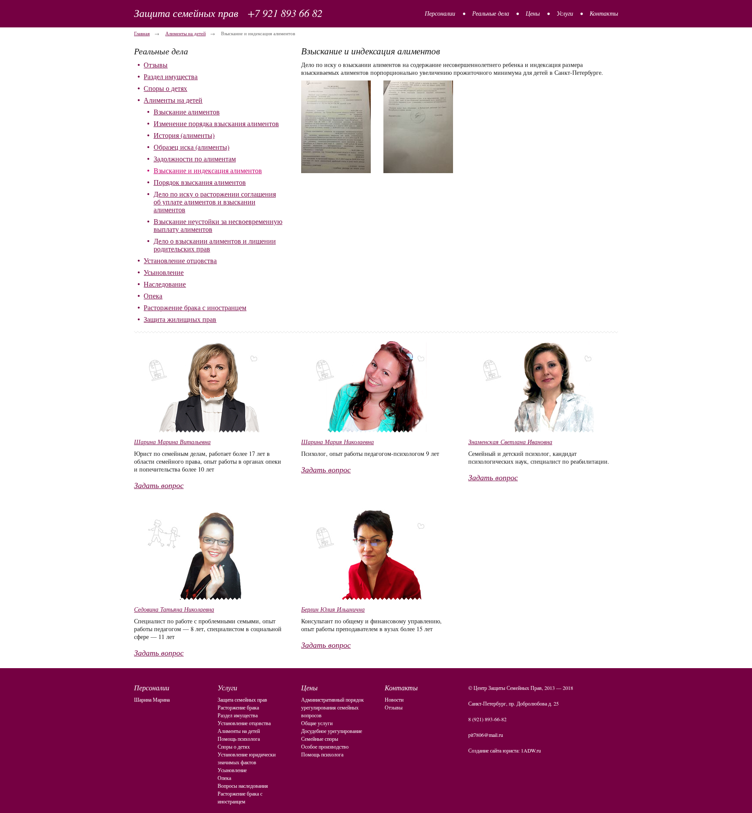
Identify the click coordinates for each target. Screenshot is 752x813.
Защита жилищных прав (180, 319)
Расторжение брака (238, 707)
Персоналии (440, 13)
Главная (142, 33)
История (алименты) (184, 135)
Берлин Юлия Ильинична (333, 609)
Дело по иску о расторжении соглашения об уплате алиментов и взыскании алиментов (215, 201)
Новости (394, 699)
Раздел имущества (171, 76)
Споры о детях (165, 88)
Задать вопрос (159, 485)
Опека (153, 295)
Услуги (565, 13)
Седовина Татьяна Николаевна (174, 609)
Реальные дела (490, 13)
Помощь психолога (239, 738)
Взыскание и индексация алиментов (208, 170)
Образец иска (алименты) (191, 146)
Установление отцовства (180, 260)
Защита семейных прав (242, 699)
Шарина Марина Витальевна (172, 442)
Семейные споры (319, 738)
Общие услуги (316, 722)
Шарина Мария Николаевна (337, 442)
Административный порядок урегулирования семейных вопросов (332, 707)
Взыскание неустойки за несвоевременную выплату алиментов (218, 225)
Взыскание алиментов (187, 111)
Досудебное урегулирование (331, 730)
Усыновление (164, 272)
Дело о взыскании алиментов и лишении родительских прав (215, 244)
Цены (533, 13)
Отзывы (156, 64)
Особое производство (325, 746)
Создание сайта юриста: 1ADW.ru (504, 750)
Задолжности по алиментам (195, 158)
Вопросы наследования (243, 785)
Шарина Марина (152, 699)
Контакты (604, 13)
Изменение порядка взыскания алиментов (216, 123)
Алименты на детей (185, 33)
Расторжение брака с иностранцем (195, 307)
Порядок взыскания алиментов (200, 182)
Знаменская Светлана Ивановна (510, 442)
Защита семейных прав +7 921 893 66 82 (228, 13)
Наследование (165, 283)
